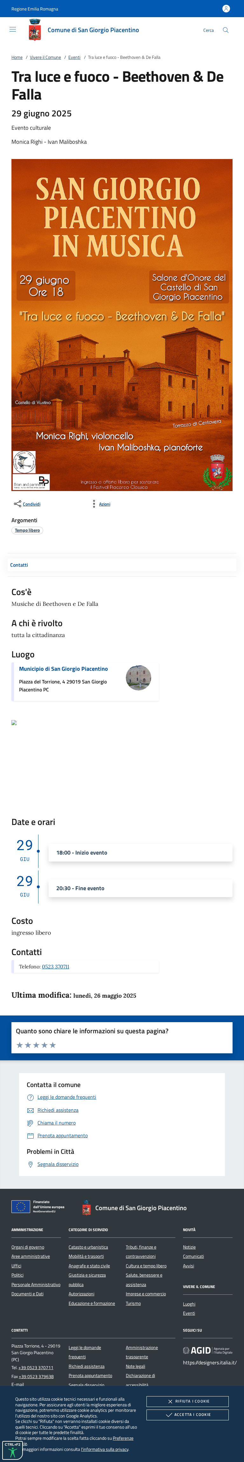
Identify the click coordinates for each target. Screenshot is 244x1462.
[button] (34, 9)
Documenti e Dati (27, 1293)
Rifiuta (192, 1401)
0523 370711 (55, 966)
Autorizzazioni (81, 1293)
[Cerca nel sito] (226, 30)
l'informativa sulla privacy (104, 1449)
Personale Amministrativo (35, 1284)
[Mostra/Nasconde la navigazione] (13, 29)
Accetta (192, 1414)
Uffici (16, 1265)
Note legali (135, 1366)
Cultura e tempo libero (146, 1265)
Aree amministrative (30, 1256)
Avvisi (188, 1265)
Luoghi (189, 1303)
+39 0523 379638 (36, 1376)
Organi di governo (27, 1247)
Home (17, 57)
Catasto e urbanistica (88, 1247)
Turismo (133, 1303)
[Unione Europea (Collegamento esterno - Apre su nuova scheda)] (39, 1208)
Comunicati (193, 1256)
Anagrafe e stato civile (89, 1265)
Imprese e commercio (146, 1293)
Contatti (19, 565)
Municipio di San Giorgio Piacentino (63, 668)
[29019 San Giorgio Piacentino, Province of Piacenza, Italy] (14, 722)
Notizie (189, 1247)
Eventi (74, 57)
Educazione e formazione (92, 1303)
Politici (17, 1274)
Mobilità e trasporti (86, 1256)
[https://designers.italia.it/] (208, 1350)
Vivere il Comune (45, 57)
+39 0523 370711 (35, 1367)
